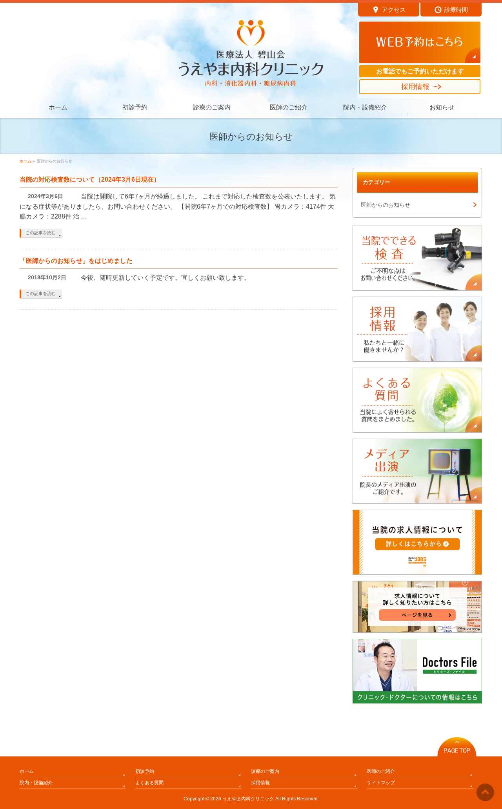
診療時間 (456, 9)
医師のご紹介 (381, 771)
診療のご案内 (265, 771)
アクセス (394, 9)
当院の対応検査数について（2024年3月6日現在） (90, 179)
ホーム (27, 771)
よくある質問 (149, 782)
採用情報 (415, 87)
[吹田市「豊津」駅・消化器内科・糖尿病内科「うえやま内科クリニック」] (251, 77)
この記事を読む (40, 232)
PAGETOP (456, 744)
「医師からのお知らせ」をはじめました (76, 260)
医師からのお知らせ (385, 205)
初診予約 (144, 771)
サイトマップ (381, 782)
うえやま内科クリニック (248, 799)
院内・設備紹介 (36, 782)
